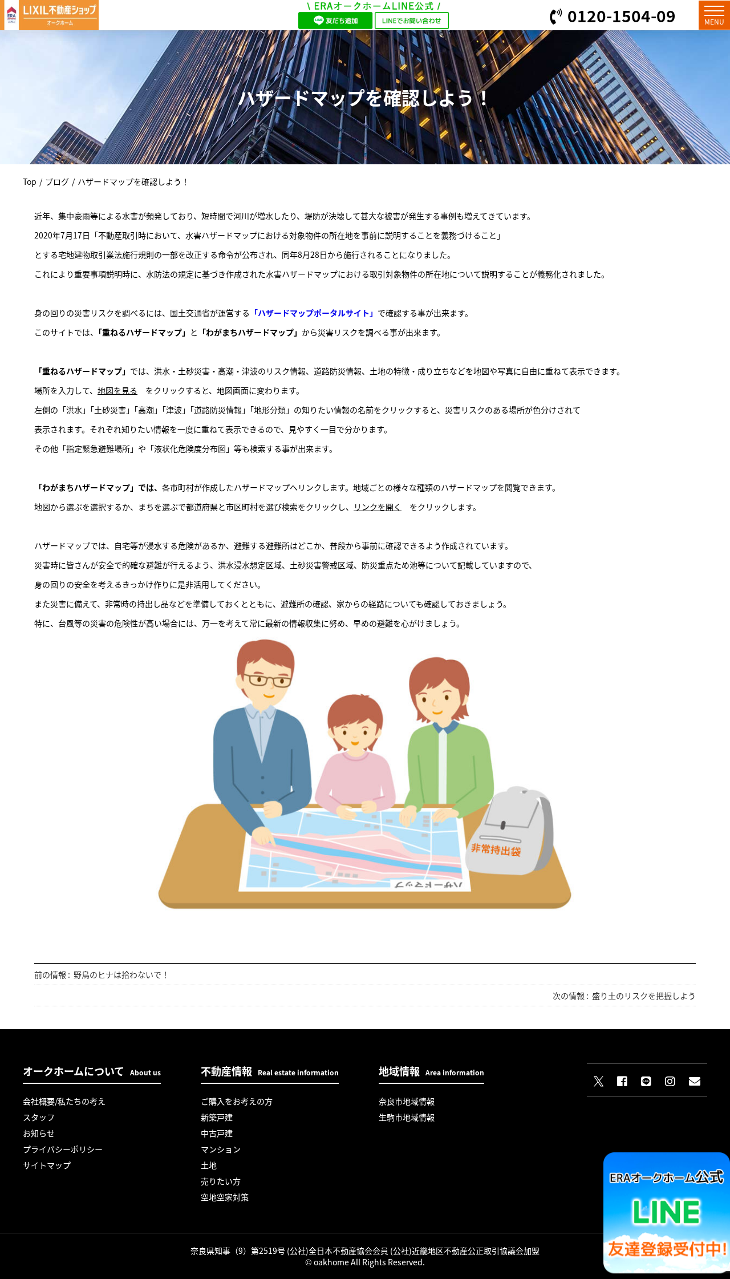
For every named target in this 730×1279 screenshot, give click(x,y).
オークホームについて (92, 1070)
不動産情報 (270, 1070)
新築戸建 (217, 1117)
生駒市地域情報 (407, 1117)
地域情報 (431, 1070)
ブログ (57, 181)
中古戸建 (217, 1133)
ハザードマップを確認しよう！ (133, 181)
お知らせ (39, 1133)
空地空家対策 (225, 1197)
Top (29, 181)
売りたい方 (221, 1181)
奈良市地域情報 (407, 1101)
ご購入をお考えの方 (237, 1101)
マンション (221, 1149)
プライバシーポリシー (63, 1149)
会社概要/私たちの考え (64, 1101)
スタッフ (39, 1117)
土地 (209, 1165)
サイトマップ (47, 1165)
